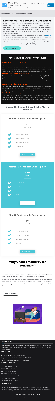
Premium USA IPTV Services (8, 368)
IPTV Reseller (40, 3)
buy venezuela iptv (12, 48)
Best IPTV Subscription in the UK (9, 366)
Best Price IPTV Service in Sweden (9, 380)
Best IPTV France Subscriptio (8, 373)
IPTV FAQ (25, 7)
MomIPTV (13, 3)
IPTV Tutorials (31, 3)
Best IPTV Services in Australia (8, 371)
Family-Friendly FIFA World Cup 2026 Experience (13, 355)
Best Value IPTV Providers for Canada (10, 376)
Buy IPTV (50, 5)
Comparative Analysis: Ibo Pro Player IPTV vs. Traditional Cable (16, 358)
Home (24, 3)
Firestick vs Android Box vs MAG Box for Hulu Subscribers (15, 360)
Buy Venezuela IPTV (27, 154)
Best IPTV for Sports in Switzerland (9, 378)
